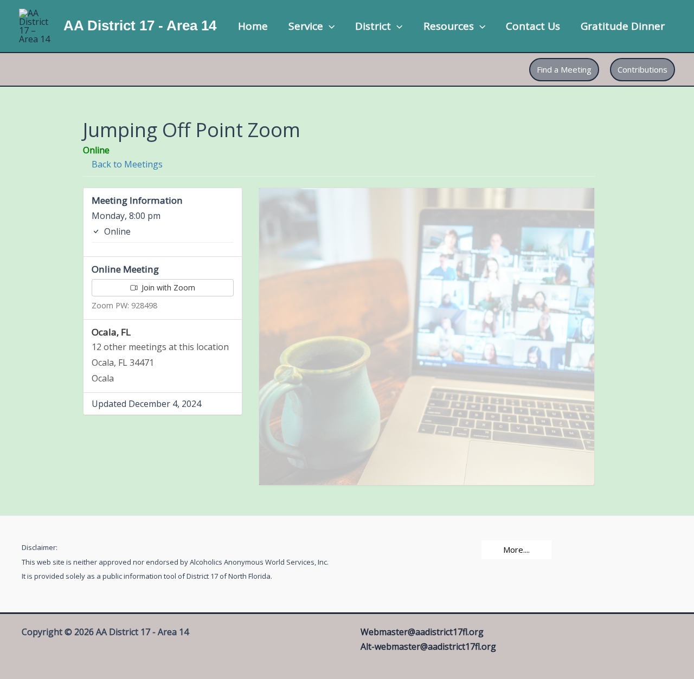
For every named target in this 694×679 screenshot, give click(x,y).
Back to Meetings (126, 164)
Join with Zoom (167, 287)
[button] (329, 26)
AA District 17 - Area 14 (139, 25)
